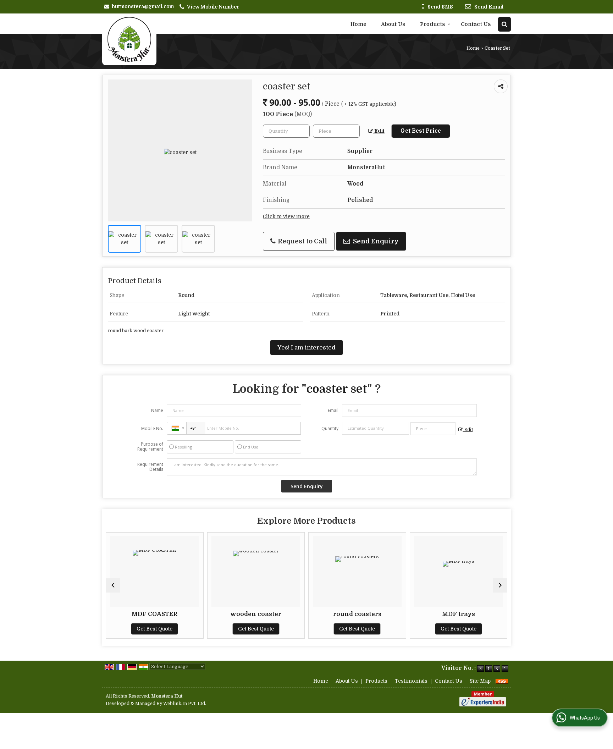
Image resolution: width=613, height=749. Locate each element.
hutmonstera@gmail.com (143, 6)
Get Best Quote (154, 629)
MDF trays (458, 614)
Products (432, 24)
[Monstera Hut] (129, 39)
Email (333, 410)
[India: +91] (177, 428)
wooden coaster (255, 614)
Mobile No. (152, 428)
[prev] (113, 585)
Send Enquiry (375, 241)
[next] (500, 585)
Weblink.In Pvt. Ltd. (184, 703)
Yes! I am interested (306, 347)
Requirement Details (150, 467)
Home (358, 24)
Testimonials (411, 681)
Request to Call (301, 241)
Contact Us (476, 24)
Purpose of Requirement (150, 447)
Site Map (480, 681)
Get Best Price (421, 131)
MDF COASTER (154, 614)
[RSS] (502, 681)
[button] (213, 7)
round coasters (357, 614)
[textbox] (336, 131)
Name (157, 410)
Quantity (329, 428)
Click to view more (286, 216)
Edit (379, 131)
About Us (393, 24)
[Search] (504, 24)
